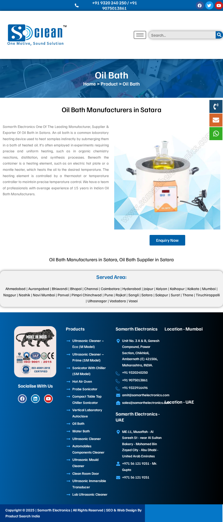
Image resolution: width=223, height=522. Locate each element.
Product (109, 84)
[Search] (219, 35)
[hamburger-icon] (140, 35)
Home (89, 84)
